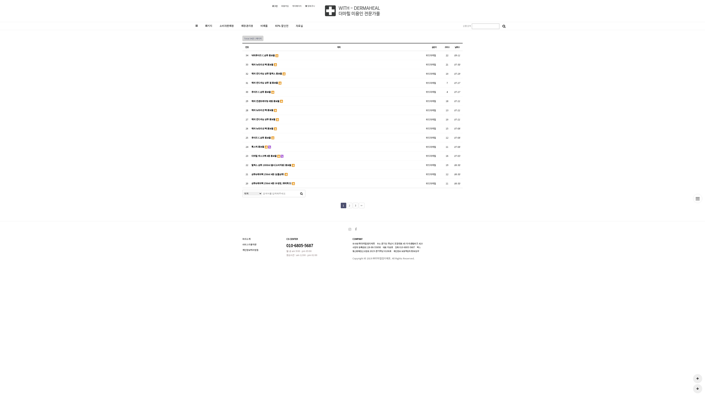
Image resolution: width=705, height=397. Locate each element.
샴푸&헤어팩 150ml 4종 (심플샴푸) (268, 174)
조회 (446, 47)
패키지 (208, 26)
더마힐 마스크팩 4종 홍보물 (264, 155)
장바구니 (311, 5)
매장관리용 (247, 26)
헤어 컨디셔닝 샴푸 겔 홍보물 (265, 82)
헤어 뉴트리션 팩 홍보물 (263, 64)
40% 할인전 (281, 26)
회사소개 (246, 238)
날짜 (456, 47)
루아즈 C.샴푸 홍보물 (261, 91)
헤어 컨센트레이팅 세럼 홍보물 (266, 101)
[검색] (504, 26)
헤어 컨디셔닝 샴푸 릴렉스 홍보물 (267, 73)
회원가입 (285, 5)
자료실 (299, 26)
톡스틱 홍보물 (258, 146)
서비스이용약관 (249, 244)
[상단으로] (697, 378)
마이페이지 (296, 5)
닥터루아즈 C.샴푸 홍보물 (263, 55)
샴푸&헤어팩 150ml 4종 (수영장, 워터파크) (272, 183)
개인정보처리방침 (250, 249)
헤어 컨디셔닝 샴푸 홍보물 (264, 119)
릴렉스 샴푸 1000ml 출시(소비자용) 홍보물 (272, 165)
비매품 (264, 26)
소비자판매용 (227, 26)
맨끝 (361, 205)
